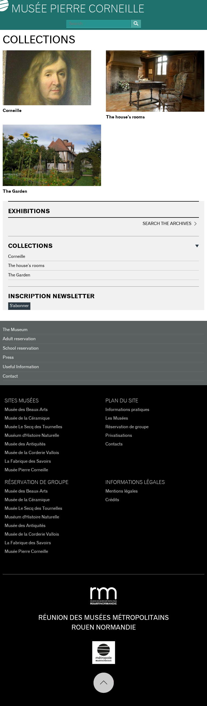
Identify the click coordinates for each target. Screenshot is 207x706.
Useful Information (21, 367)
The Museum (15, 330)
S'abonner (19, 306)
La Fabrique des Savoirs (28, 461)
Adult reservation (19, 339)
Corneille (12, 110)
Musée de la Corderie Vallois (32, 453)
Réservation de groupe (127, 427)
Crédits (112, 500)
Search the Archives (167, 224)
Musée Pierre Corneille (77, 9)
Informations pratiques (127, 410)
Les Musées (116, 418)
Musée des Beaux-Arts (26, 410)
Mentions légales (121, 491)
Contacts (114, 444)
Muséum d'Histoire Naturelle (32, 435)
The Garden (15, 191)
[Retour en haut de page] (104, 683)
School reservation (21, 348)
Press (8, 357)
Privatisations (118, 435)
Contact (10, 376)
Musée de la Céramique (27, 418)
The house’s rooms (125, 117)
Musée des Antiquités (25, 444)
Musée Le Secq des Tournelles (33, 427)
